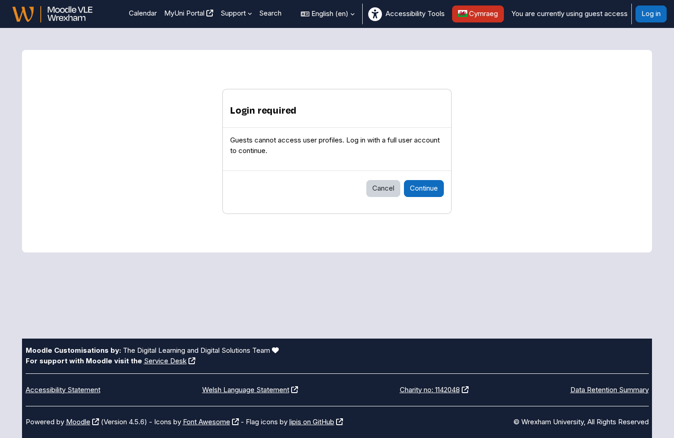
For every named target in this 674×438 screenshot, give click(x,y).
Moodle (78, 421)
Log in (651, 13)
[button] (327, 14)
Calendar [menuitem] (143, 13)
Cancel (383, 188)
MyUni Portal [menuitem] (184, 13)
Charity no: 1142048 (430, 389)
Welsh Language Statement (245, 389)
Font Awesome (206, 421)
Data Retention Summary (609, 389)
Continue (424, 188)
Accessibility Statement (63, 389)
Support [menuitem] (233, 13)
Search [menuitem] (270, 13)
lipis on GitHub (311, 421)
